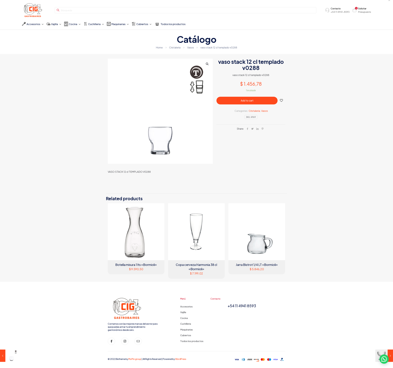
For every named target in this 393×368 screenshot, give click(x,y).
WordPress (180, 359)
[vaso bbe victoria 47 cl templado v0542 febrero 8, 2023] (9, 356)
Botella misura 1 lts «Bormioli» (136, 265)
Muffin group (134, 359)
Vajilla (183, 312)
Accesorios (186, 306)
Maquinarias (186, 329)
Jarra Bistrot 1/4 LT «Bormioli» (257, 265)
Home (159, 47)
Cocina (184, 317)
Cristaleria (175, 47)
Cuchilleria (185, 323)
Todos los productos (191, 341)
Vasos (190, 47)
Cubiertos (185, 335)
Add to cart (247, 100)
